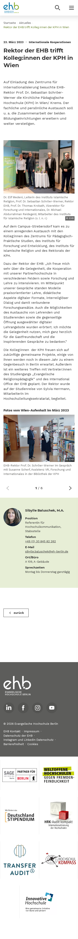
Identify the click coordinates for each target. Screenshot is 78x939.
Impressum (31, 731)
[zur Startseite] (17, 685)
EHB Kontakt (11, 731)
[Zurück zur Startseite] (11, 7)
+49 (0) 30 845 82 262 (40, 541)
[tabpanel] (39, 447)
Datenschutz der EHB (17, 735)
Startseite (9, 22)
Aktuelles (25, 22)
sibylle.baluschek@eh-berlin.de (46, 551)
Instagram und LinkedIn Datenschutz (28, 739)
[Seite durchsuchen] (57, 7)
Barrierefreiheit (13, 744)
